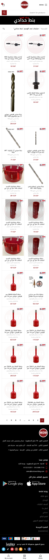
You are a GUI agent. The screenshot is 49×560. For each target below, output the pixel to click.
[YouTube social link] (12, 549)
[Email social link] (20, 549)
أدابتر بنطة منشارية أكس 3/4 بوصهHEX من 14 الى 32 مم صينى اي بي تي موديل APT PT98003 (36, 59)
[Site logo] (24, 4)
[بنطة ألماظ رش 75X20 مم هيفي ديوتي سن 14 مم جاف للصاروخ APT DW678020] (13, 354)
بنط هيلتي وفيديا (35, 99)
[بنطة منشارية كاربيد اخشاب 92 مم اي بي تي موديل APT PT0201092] (13, 246)
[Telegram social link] (3, 549)
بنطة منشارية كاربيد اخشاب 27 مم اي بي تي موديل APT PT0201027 (13, 224)
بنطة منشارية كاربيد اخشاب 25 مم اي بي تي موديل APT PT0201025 (35, 224)
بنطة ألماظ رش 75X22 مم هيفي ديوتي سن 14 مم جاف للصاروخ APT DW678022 (13, 405)
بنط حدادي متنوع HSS (13, 119)
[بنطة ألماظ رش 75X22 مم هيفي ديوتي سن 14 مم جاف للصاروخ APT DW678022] (13, 390)
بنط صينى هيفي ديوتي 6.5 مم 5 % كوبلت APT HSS (35, 152)
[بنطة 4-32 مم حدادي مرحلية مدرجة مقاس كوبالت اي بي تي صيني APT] (36, 282)
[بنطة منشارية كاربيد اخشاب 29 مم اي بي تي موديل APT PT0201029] (36, 246)
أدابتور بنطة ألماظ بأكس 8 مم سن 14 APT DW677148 (36, 95)
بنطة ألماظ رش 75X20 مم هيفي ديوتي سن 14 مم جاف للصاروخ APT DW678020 (13, 369)
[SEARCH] (4, 12)
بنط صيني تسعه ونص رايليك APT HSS (36, 187)
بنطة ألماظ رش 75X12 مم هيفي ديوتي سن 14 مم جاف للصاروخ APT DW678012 (36, 369)
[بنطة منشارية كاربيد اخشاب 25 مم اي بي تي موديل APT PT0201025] (36, 210)
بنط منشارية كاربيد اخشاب (36, 61)
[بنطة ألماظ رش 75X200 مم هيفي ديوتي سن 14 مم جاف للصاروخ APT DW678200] (36, 390)
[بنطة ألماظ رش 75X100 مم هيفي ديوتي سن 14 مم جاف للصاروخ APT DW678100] (13, 318)
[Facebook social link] (29, 549)
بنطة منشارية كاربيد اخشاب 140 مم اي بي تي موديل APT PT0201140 (13, 188)
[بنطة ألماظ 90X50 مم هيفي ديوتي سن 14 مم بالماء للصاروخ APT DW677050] (13, 282)
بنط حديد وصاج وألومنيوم (35, 97)
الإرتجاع (45, 500)
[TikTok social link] (8, 549)
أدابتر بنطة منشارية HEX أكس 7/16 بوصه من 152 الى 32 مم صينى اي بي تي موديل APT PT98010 (13, 59)
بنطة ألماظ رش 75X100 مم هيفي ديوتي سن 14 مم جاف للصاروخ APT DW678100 (13, 333)
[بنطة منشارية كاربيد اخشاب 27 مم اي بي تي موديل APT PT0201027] (13, 210)
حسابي (45, 512)
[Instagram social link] (16, 549)
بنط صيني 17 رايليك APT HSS (13, 151)
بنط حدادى (13, 121)
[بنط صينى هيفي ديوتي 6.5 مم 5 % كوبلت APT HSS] (36, 138)
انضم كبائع (44, 516)
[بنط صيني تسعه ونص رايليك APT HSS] (36, 174)
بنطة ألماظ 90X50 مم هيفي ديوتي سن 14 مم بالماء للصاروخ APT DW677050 (13, 297)
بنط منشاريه (36, 63)
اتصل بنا (45, 508)
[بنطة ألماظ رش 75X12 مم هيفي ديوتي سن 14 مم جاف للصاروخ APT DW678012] (36, 354)
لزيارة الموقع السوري (40, 520)
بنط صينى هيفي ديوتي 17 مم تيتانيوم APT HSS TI (13, 116)
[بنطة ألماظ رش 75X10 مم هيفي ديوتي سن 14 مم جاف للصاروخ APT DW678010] (36, 318)
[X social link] (25, 549)
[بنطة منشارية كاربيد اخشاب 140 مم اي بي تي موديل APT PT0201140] (13, 174)
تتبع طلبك (44, 496)
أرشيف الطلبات (42, 504)
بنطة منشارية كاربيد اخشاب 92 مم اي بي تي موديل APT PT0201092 (13, 260)
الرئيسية (44, 28)
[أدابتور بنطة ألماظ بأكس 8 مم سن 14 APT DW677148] (36, 80)
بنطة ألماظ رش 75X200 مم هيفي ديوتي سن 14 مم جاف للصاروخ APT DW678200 (36, 405)
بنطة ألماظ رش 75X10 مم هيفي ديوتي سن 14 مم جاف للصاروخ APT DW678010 (36, 333)
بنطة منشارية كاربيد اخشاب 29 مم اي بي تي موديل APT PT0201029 (35, 260)
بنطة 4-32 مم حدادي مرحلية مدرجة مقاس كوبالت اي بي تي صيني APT (35, 297)
